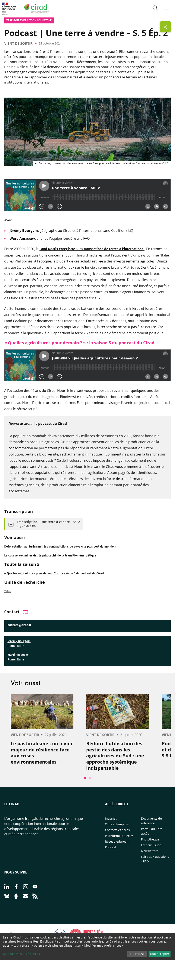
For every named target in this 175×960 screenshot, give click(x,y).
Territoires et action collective (29, 20)
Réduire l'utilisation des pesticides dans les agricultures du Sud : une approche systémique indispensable (115, 755)
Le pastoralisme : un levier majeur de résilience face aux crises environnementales (42, 752)
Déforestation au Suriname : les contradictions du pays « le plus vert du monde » (60, 546)
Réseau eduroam (117, 841)
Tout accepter (159, 954)
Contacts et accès (117, 830)
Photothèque (150, 839)
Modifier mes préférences (21, 954)
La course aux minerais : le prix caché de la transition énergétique (50, 555)
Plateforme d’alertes (119, 836)
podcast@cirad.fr (19, 625)
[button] (155, 8)
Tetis (7, 591)
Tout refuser (137, 954)
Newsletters (149, 851)
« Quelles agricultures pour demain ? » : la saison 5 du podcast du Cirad (54, 573)
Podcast (110, 847)
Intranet (111, 818)
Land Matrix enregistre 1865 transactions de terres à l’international (91, 249)
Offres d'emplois (117, 824)
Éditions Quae (151, 845)
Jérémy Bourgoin (19, 641)
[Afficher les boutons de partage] (165, 26)
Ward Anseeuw (17, 655)
